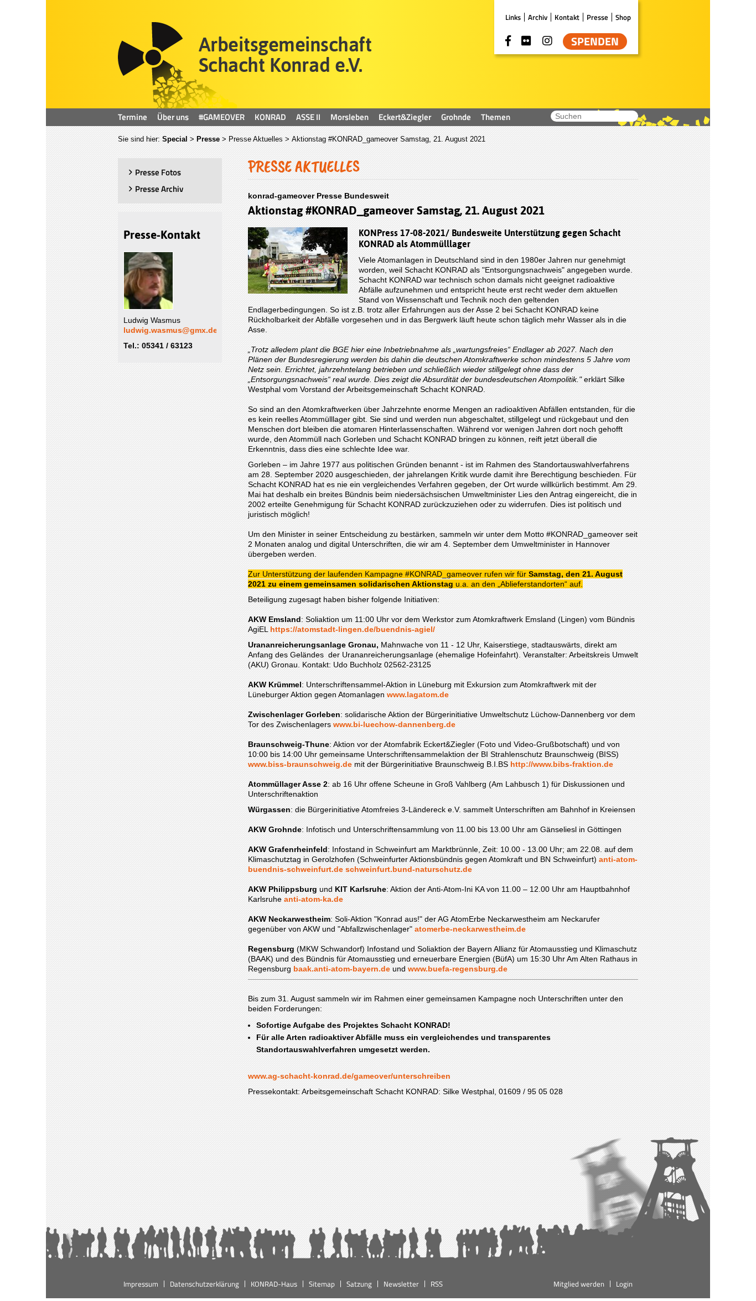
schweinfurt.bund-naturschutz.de (408, 869)
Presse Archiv (159, 188)
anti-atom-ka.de (313, 899)
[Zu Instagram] (547, 41)
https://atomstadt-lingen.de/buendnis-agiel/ (352, 629)
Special (175, 139)
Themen (495, 117)
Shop (623, 17)
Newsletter (401, 1283)
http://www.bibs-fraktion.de (561, 764)
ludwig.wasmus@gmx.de (170, 330)
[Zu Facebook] (508, 41)
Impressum (140, 1283)
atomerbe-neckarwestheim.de (470, 928)
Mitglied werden (578, 1283)
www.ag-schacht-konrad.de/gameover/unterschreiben (349, 1076)
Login (624, 1283)
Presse (597, 17)
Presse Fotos (158, 172)
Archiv (537, 17)
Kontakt (567, 17)
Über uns (173, 117)
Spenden (595, 41)
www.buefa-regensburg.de (458, 968)
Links (513, 17)
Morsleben (349, 117)
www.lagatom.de (418, 694)
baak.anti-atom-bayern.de (341, 968)
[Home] (245, 65)
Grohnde (456, 117)
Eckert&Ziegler (405, 117)
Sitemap (322, 1283)
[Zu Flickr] (526, 41)
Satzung (359, 1283)
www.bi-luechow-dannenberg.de (394, 724)
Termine (132, 117)
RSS (437, 1283)
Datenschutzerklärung (204, 1283)
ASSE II (308, 117)
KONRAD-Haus (274, 1283)
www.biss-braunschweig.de (300, 764)
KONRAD (270, 117)
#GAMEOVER (222, 117)
